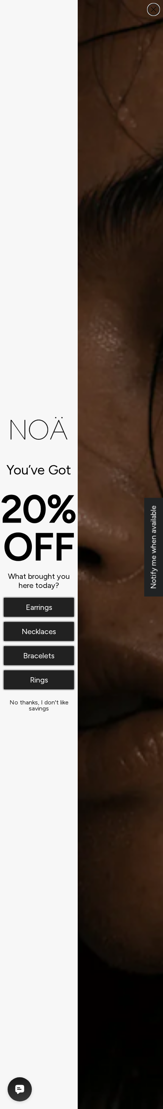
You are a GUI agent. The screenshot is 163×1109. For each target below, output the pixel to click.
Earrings (39, 607)
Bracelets (39, 655)
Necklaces (39, 631)
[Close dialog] (153, 9)
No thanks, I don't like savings (39, 704)
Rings (39, 679)
